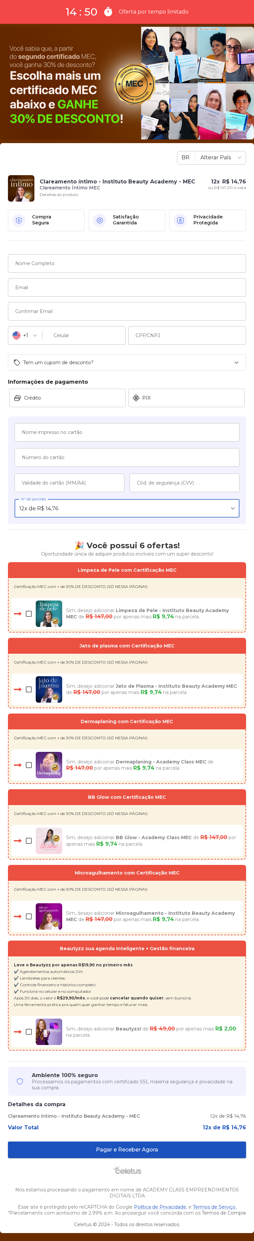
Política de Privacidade (160, 1207)
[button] (127, 362)
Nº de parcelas (33, 499)
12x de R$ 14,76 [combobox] (38, 508)
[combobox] (205, 158)
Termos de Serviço (214, 1207)
